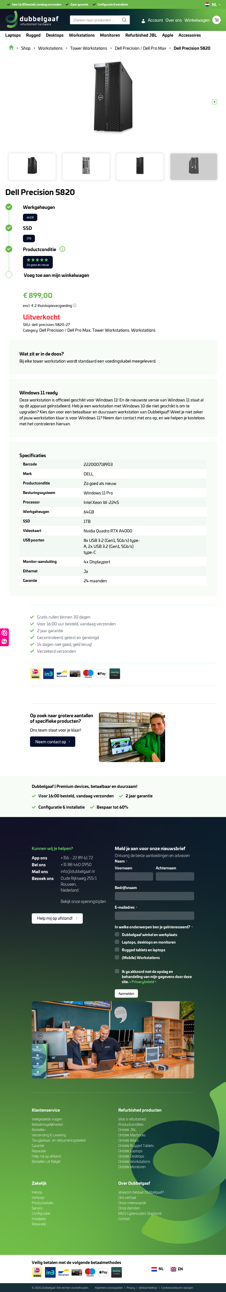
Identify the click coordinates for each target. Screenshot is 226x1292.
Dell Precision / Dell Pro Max (64, 330)
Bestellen (38, 1129)
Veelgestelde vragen (47, 1119)
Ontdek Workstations (134, 1161)
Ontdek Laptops (130, 1150)
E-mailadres (126, 907)
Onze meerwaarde (132, 1202)
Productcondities (130, 1124)
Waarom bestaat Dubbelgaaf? (141, 1192)
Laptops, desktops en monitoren (149, 942)
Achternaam (166, 867)
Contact (124, 1218)
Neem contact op (50, 741)
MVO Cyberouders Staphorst (140, 1213)
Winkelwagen (197, 20)
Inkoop (37, 1192)
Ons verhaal (127, 1197)
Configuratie (41, 1213)
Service (37, 1208)
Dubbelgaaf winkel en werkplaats (149, 934)
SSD (27, 228)
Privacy (131, 1287)
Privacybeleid (143, 981)
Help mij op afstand (46, 1156)
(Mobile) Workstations (141, 957)
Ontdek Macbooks (131, 1135)
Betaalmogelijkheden (47, 1124)
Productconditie (39, 249)
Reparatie (39, 1150)
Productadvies (42, 1202)
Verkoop (38, 1197)
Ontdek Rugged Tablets (136, 1145)
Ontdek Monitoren (132, 1166)
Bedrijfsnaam (126, 887)
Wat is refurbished (132, 1119)
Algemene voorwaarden (109, 1287)
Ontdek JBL (127, 1129)
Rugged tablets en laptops (143, 949)
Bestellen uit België (46, 1161)
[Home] (31, 20)
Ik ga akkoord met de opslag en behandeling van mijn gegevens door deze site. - (157, 976)
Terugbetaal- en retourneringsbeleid (59, 1140)
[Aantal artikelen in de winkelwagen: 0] (216, 20)
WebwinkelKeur (148, 1287)
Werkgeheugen (39, 207)
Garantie (38, 1145)
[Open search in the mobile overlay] (100, 19)
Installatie (39, 1218)
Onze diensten (129, 1208)
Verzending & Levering (49, 1135)
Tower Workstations (110, 330)
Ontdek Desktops (131, 1156)
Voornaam (123, 867)
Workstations (143, 330)
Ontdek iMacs (128, 1140)
